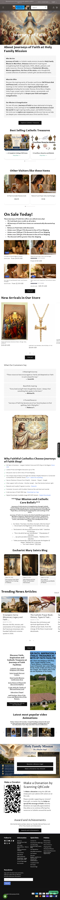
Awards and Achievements (30, 830)
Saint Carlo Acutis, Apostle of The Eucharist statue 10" (43, 281)
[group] (38, 258)
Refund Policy (47, 840)
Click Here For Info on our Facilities (17, 704)
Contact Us (33, 840)
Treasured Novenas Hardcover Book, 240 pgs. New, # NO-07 (14, 342)
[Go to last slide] (4, 732)
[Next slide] (56, 732)
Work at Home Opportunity (47, 853)
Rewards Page (33, 866)
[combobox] (39, 7)
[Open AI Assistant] (56, 896)
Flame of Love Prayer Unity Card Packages (43, 196)
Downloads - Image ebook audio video (22, 859)
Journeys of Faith (15, 894)
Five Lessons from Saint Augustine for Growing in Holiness (12, 581)
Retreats (32, 855)
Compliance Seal (34, 862)
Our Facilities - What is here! (23, 848)
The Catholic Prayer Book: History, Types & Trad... (41, 616)
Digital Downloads (45, 495)
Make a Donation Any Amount (35, 769)
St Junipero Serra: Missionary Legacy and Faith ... (13, 617)
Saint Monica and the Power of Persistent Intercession (29, 581)
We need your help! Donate (22, 843)
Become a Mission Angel (35, 764)
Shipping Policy (47, 846)
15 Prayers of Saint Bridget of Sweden (13, 256)
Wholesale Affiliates (49, 848)
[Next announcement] (36, 2)
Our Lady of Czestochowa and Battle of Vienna (48, 581)
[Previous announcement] (3, 2)
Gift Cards (19, 845)
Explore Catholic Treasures (30, 123)
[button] (25, 206)
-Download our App (33, 492)
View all (30, 291)
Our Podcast (33, 853)
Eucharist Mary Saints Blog (35, 847)
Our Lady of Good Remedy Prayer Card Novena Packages (15, 281)
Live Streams (20, 852)
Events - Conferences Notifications (35, 858)
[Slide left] (26, 353)
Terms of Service (48, 844)
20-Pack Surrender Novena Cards (16, 196)
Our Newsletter (34, 849)
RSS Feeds (33, 864)
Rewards (34, 486)
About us (19, 840)
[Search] (45, 7)
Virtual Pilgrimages (22, 861)
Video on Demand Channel (21, 850)
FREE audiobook (21, 856)
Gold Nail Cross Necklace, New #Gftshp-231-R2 (40, 345)
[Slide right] (33, 353)
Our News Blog (34, 844)
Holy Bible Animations (36, 851)
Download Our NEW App (36, 842)
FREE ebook (20, 854)
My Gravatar (20, 863)
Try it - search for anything (34, 477)
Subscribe (7, 883)
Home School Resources (50, 850)
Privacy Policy (47, 842)
